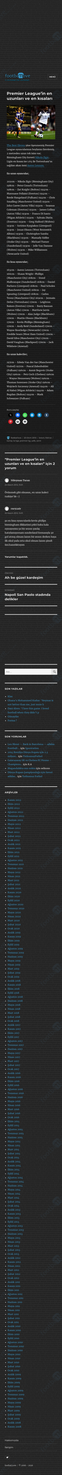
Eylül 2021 (13, 856)
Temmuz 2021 (16, 864)
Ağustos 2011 (15, 1294)
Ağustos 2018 (15, 996)
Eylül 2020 (14, 900)
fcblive (48, 438)
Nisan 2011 (14, 1310)
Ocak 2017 (13, 1069)
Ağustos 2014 (15, 1177)
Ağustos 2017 (15, 1041)
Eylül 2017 (13, 1037)
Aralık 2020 (14, 888)
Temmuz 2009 (16, 1394)
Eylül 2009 (14, 1386)
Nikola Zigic (42, 157)
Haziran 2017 (15, 1049)
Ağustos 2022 (15, 812)
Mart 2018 (13, 1012)
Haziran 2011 (15, 1302)
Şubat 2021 (14, 884)
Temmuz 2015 (16, 1133)
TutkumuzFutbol (32, 756)
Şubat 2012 (14, 1274)
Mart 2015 (13, 1149)
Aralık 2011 (14, 1282)
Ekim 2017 (13, 1033)
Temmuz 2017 (16, 1045)
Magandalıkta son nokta (22, 768)
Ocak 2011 (13, 1322)
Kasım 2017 (14, 1029)
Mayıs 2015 (14, 1141)
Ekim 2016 (14, 1081)
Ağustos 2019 (15, 948)
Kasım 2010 (14, 1330)
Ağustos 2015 (15, 1129)
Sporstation (32, 748)
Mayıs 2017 (14, 1053)
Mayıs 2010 (14, 1354)
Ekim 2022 (14, 804)
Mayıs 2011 (14, 1306)
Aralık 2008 (14, 1422)
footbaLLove (10, 1465)
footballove (16, 438)
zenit (38, 441)
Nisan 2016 (14, 1105)
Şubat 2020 (14, 924)
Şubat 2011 (14, 1318)
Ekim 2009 (14, 1382)
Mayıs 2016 (14, 1101)
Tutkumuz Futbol (32, 776)
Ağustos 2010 (15, 1342)
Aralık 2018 (14, 980)
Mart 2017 (13, 1061)
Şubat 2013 (14, 1249)
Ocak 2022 (14, 840)
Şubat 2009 (14, 1414)
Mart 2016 (13, 1109)
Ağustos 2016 (15, 1089)
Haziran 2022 (15, 820)
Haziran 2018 (15, 1000)
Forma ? (12, 720)
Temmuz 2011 (15, 1298)
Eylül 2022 (14, 808)
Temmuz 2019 (16, 952)
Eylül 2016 (13, 1085)
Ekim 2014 (13, 1169)
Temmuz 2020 (16, 908)
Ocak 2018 (13, 1020)
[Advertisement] (31, 37)
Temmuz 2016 (16, 1093)
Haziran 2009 (15, 1398)
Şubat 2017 (14, 1065)
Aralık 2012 (14, 1257)
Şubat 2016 (14, 1113)
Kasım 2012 (14, 1262)
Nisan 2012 (14, 1266)
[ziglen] (31, 122)
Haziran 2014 (15, 1185)
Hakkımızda (11, 1440)
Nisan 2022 (14, 828)
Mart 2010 (13, 1362)
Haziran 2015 (15, 1137)
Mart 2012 (13, 1270)
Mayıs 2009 (14, 1402)
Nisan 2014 (14, 1193)
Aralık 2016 (14, 1073)
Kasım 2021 (14, 848)
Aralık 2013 (14, 1209)
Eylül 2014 (13, 1173)
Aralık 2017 (14, 1025)
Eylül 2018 (13, 992)
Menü (52, 77)
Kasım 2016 (14, 1077)
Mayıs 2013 (14, 1237)
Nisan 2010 (14, 1358)
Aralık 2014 (14, 1161)
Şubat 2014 (14, 1201)
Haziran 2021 (15, 868)
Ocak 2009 (14, 1418)
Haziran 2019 (15, 956)
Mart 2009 (14, 1410)
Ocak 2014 (13, 1205)
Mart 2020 (14, 920)
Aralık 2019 (14, 932)
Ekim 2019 (14, 940)
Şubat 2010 (14, 1366)
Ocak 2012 (13, 1278)
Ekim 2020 (14, 896)
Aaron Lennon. (35, 165)
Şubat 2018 (14, 1016)
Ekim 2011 (13, 1290)
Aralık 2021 (14, 844)
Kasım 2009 (14, 1378)
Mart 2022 (14, 832)
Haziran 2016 (15, 1097)
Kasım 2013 (14, 1213)
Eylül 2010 (13, 1338)
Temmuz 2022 (16, 816)
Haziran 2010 (15, 1350)
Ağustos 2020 (15, 904)
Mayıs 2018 (14, 1004)
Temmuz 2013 (16, 1229)
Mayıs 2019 (14, 960)
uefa (33, 441)
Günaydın (13, 716)
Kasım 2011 (14, 1286)
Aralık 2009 (14, 1374)
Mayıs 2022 (14, 824)
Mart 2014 (13, 1197)
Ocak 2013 (13, 1253)
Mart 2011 (13, 1314)
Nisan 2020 (14, 916)
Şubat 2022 (14, 836)
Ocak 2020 (14, 928)
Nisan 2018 (14, 1008)
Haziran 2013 (15, 1233)
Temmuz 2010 (16, 1346)
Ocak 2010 (13, 1370)
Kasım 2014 (14, 1165)
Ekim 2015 (13, 1121)
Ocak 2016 (13, 1117)
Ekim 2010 (13, 1334)
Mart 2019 (13, 968)
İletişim (9, 1447)
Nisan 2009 (14, 1406)
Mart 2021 (13, 880)
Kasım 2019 (14, 936)
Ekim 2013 (13, 1217)
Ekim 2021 (13, 852)
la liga (16, 441)
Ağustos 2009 (15, 1390)
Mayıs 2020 (14, 912)
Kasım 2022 (14, 800)
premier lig (25, 441)
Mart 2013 (13, 1245)
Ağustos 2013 (15, 1225)
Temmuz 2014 (16, 1181)
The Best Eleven (16, 145)
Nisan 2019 (14, 964)
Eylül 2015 (13, 1125)
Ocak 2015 (13, 1157)
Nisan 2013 (14, 1241)
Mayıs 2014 (14, 1189)
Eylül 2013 (13, 1221)
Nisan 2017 (14, 1057)
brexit (42, 438)
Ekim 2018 (13, 988)
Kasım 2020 (14, 892)
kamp (9, 441)
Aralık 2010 (14, 1326)
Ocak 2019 (13, 976)
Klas (10, 696)
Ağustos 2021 (15, 860)
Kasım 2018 (14, 984)
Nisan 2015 (14, 1145)
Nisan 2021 (14, 876)
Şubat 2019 (14, 972)
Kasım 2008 (14, 1426)
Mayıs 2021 (14, 872)
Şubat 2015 (14, 1153)
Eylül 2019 (13, 944)
